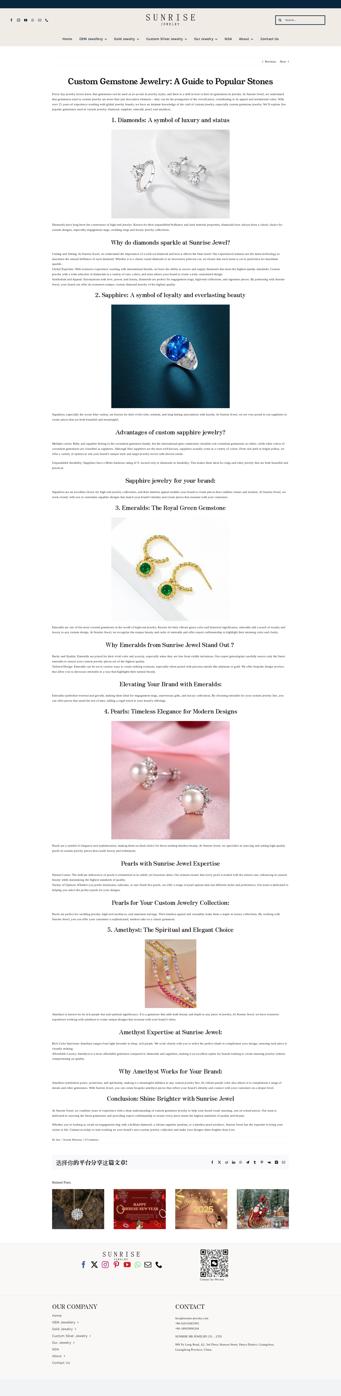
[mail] (39, 20)
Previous (270, 61)
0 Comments (91, 1139)
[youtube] (25, 20)
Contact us (76, 1129)
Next (283, 61)
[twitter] (94, 1264)
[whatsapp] (32, 20)
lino (58, 1139)
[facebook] (11, 20)
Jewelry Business (72, 1139)
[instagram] (18, 20)
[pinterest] (116, 1264)
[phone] (46, 20)
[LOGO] (170, 9)
